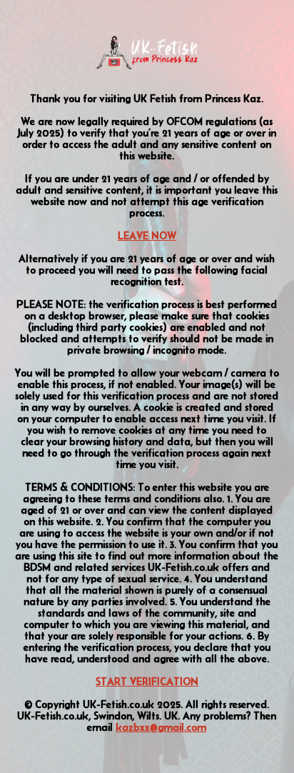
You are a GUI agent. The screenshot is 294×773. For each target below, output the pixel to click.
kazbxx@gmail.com (161, 727)
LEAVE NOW (147, 235)
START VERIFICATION (147, 681)
